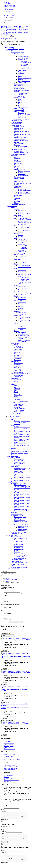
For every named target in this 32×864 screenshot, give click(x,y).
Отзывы (6, 8)
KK (4, 29)
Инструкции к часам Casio (12, 759)
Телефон (3, 811)
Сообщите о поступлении (7, 720)
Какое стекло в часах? (10, 769)
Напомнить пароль (9, 781)
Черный (8, 613)
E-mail (2, 833)
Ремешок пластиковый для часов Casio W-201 (15, 723)
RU (1, 29)
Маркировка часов (9, 765)
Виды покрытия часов (10, 766)
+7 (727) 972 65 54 (9, 15)
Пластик (8, 619)
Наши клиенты (8, 744)
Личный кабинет (9, 775)
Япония (8, 607)
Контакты (7, 12)
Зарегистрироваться (12, 29)
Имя (2, 809)
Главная (6, 2)
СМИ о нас (7, 747)
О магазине (7, 3)
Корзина (6, 777)
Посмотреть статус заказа (11, 780)
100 (18, 636)
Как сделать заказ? (9, 5)
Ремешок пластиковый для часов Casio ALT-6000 (16, 640)
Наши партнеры (8, 746)
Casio (7, 601)
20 (14, 636)
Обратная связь (8, 9)
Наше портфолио (9, 743)
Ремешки (6, 581)
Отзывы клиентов (9, 749)
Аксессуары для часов (10, 579)
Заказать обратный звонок (8, 38)
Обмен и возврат (9, 756)
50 (16, 636)
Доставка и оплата (9, 6)
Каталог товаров (9, 47)
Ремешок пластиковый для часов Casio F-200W (15, 672)
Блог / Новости (8, 11)
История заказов (9, 778)
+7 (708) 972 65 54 (10, 17)
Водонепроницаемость (10, 768)
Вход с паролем (23, 29)
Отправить (4, 819)
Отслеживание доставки (11, 757)
